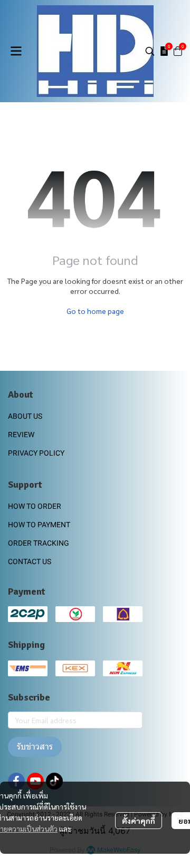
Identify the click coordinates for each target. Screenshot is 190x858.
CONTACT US (29, 561)
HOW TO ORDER (34, 506)
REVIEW (21, 434)
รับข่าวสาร (35, 747)
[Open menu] (15, 51)
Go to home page (95, 310)
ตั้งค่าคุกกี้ (138, 820)
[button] (149, 51)
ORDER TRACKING (38, 543)
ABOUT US (25, 416)
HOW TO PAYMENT (39, 524)
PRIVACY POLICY (36, 453)
